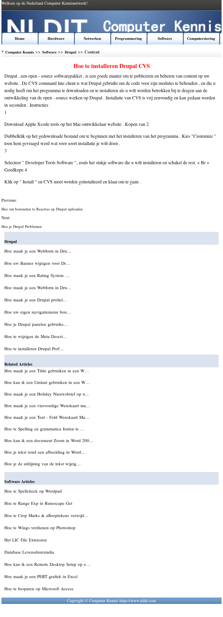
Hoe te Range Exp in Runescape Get (39, 503)
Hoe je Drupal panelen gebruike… (36, 324)
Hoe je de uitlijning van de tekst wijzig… (42, 463)
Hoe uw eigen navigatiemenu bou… (37, 312)
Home (20, 38)
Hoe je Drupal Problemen (22, 226)
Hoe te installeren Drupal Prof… (34, 348)
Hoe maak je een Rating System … (36, 275)
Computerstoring (201, 38)
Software (165, 38)
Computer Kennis (19, 52)
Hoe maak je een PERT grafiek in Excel (41, 576)
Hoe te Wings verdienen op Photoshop (40, 527)
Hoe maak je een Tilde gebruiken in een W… (46, 370)
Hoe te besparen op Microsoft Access (39, 588)
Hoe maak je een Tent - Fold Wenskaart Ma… (46, 417)
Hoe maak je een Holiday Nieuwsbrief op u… (46, 394)
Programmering (128, 38)
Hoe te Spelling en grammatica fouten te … (44, 429)
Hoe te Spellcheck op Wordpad (33, 491)
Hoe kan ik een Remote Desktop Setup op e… (47, 564)
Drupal (70, 52)
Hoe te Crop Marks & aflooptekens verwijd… (46, 515)
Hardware (56, 38)
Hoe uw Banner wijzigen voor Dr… (37, 263)
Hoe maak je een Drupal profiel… (35, 300)
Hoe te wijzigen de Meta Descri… (35, 336)
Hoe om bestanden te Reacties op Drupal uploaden (42, 209)
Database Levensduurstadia (29, 552)
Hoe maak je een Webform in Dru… (37, 251)
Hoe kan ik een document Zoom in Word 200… (48, 440)
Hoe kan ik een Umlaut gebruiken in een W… (47, 382)
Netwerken (92, 38)
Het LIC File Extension (26, 540)
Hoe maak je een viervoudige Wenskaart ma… (47, 405)
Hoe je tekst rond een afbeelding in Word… (44, 452)
